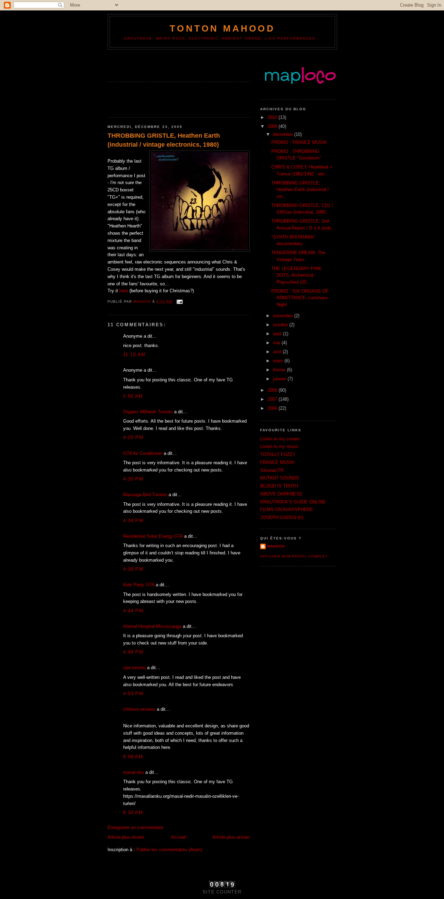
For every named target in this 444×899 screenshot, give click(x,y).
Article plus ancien (231, 837)
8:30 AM (133, 812)
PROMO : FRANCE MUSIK (299, 142)
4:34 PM (133, 520)
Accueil (178, 837)
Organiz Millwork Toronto (148, 411)
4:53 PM (133, 693)
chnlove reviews (139, 709)
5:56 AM (133, 396)
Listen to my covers (280, 438)
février (280, 369)
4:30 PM (133, 479)
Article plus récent (126, 837)
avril (278, 351)
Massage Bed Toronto (145, 494)
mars (278, 360)
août (278, 333)
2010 (273, 117)
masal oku (133, 772)
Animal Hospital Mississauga (152, 626)
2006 (273, 408)
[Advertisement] (148, 63)
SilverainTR (271, 470)
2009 (273, 126)
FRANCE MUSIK (277, 462)
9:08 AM (133, 756)
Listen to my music (279, 446)
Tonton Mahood (222, 28)
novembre (283, 315)
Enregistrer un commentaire (135, 827)
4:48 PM (133, 652)
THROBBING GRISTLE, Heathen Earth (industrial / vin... (300, 189)
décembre (283, 134)
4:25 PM (133, 437)
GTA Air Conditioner (142, 453)
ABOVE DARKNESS (281, 493)
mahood (276, 546)
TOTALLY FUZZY (278, 454)
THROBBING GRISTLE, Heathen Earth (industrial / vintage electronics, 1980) (164, 140)
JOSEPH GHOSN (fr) (281, 517)
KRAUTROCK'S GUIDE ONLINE (293, 501)
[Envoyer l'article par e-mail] (179, 301)
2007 (273, 399)
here (123, 290)
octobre (281, 324)
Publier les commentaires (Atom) (169, 849)
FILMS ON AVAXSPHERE (286, 509)
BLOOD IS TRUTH (279, 486)
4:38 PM (133, 569)
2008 (273, 390)
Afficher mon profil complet (294, 556)
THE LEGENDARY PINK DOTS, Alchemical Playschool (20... (296, 275)
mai (277, 342)
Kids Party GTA (138, 584)
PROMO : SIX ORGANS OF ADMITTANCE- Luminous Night (299, 297)
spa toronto (134, 667)
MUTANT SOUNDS (279, 478)
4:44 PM (133, 610)
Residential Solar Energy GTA (153, 536)
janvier (280, 378)
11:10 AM (134, 354)
